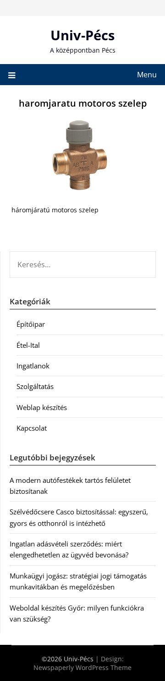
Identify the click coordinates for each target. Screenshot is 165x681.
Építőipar (30, 324)
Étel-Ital (28, 345)
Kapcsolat (31, 427)
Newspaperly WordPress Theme (82, 667)
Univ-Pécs (82, 35)
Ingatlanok (33, 365)
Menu (147, 75)
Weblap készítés (41, 407)
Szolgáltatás (35, 386)
